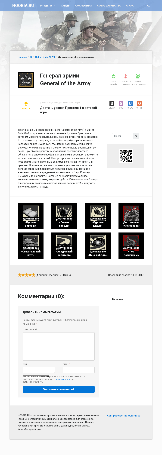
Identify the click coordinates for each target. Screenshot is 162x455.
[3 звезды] (26, 275)
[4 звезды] (30, 275)
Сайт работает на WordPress (123, 415)
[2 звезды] (23, 275)
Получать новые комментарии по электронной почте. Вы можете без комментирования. (54, 379)
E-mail (66, 364)
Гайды (65, 5)
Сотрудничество (109, 5)
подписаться (63, 379)
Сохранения (83, 5)
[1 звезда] (19, 275)
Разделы (46, 5)
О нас (130, 5)
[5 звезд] (33, 275)
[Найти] (136, 136)
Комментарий (30, 330)
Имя (25, 364)
